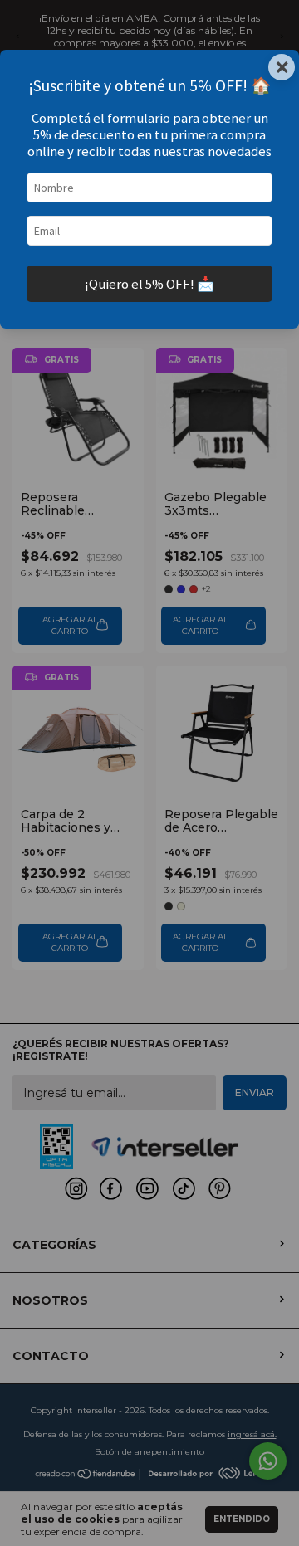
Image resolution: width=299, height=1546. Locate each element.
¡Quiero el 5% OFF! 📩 (149, 284)
